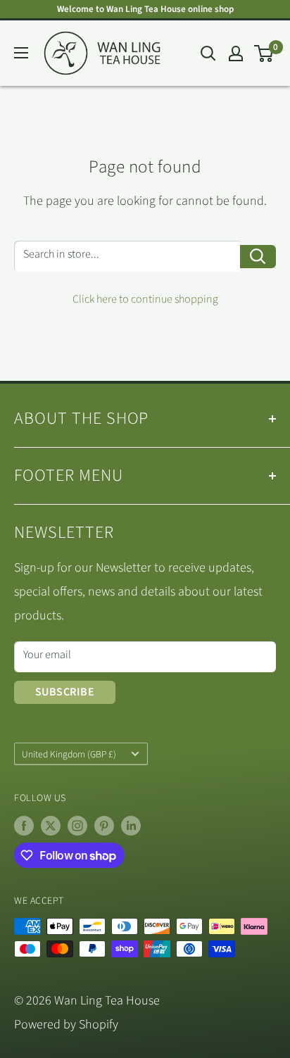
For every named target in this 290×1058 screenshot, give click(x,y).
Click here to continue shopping (145, 299)
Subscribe (64, 692)
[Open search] (208, 53)
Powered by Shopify (66, 1024)
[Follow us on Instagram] (77, 826)
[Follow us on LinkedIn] (131, 826)
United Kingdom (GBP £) (69, 754)
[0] (264, 53)
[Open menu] (21, 52)
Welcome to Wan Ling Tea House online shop (145, 9)
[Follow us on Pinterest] (104, 826)
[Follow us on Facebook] (24, 826)
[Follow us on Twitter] (51, 826)
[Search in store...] (258, 256)
